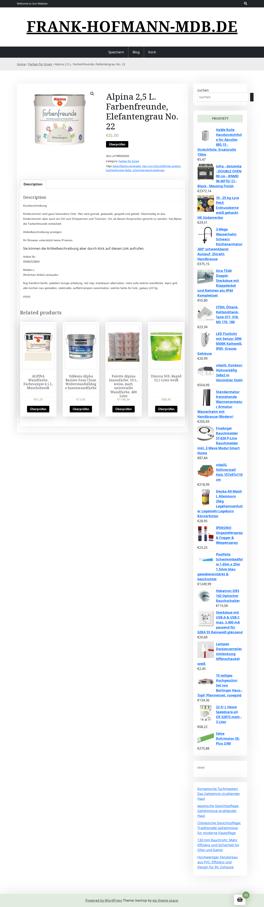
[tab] (33, 184)
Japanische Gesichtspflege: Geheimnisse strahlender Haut (218, 811)
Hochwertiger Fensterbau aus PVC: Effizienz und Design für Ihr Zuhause (217, 862)
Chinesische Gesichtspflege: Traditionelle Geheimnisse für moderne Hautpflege (219, 828)
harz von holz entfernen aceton (161, 166)
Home (21, 64)
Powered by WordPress (103, 900)
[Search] (252, 97)
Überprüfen (117, 144)
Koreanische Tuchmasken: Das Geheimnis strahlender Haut (218, 793)
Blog (136, 52)
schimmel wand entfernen (149, 170)
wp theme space (165, 900)
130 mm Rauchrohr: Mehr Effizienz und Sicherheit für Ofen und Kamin (218, 845)
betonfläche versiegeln (127, 166)
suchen (203, 90)
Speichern (116, 52)
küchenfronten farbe (118, 170)
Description (33, 184)
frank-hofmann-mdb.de (132, 26)
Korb (152, 52)
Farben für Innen (40, 64)
